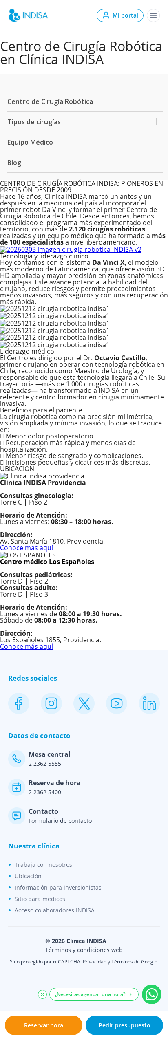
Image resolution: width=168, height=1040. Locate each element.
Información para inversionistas (58, 887)
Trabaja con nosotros (43, 864)
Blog (14, 162)
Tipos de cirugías (34, 121)
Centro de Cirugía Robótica (50, 101)
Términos (122, 961)
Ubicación (28, 876)
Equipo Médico (30, 142)
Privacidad (94, 961)
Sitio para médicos (40, 899)
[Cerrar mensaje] (42, 994)
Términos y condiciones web (84, 950)
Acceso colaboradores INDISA (55, 910)
